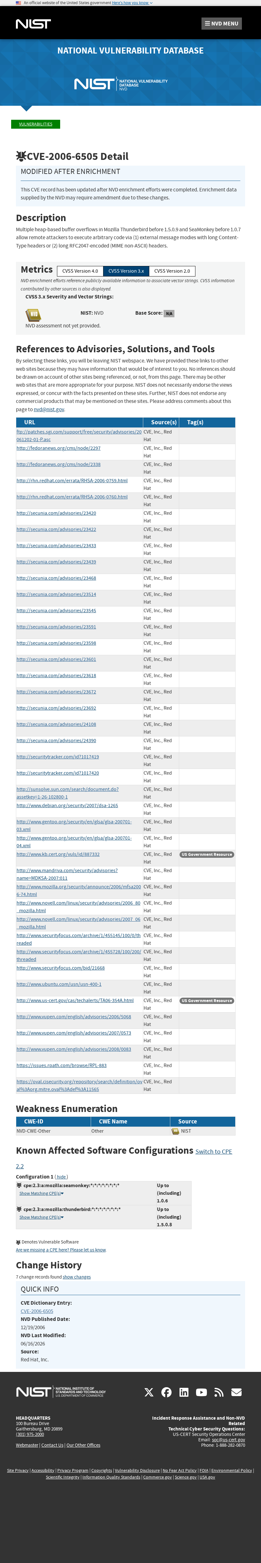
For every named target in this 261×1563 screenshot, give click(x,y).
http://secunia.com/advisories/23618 (56, 675)
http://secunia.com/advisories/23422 (56, 529)
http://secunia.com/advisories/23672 (56, 692)
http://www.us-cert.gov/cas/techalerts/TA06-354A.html (75, 1000)
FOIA (204, 1470)
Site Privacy (18, 1470)
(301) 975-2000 (30, 1434)
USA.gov (207, 1477)
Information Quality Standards (111, 1477)
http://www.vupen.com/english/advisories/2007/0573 (74, 1033)
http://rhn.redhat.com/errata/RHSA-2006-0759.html (72, 480)
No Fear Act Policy (180, 1470)
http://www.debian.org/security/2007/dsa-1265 (67, 805)
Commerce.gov (157, 1477)
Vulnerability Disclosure (137, 1470)
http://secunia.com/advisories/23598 (56, 643)
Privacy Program (72, 1470)
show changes (77, 1277)
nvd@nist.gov (49, 409)
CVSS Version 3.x (126, 271)
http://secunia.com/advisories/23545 (56, 610)
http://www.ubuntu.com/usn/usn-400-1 (59, 984)
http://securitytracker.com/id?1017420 (58, 773)
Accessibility (43, 1470)
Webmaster (27, 1445)
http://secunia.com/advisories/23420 (56, 513)
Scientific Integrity (63, 1477)
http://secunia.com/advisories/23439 (56, 562)
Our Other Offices (83, 1445)
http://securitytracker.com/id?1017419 (58, 757)
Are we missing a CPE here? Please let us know (61, 1250)
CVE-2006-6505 (37, 1311)
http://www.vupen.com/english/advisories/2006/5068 (74, 1017)
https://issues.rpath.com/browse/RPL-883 (62, 1065)
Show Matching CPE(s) (40, 1193)
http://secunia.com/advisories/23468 (56, 578)
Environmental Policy (231, 1470)
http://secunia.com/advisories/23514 (56, 594)
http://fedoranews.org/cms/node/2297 (59, 448)
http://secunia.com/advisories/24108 (56, 724)
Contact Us (52, 1445)
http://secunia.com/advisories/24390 (56, 740)
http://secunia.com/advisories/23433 (56, 545)
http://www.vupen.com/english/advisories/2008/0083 (74, 1049)
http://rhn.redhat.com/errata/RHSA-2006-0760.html (72, 497)
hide (61, 1177)
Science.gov (186, 1477)
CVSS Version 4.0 (80, 271)
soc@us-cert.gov (228, 1440)
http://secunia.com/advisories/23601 (56, 659)
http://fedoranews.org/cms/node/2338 (59, 464)
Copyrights (101, 1470)
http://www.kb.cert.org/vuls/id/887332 (58, 854)
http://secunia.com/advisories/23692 (56, 708)
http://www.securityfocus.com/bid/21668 (61, 968)
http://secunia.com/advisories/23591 (56, 627)
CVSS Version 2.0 (172, 271)
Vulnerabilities (35, 124)
